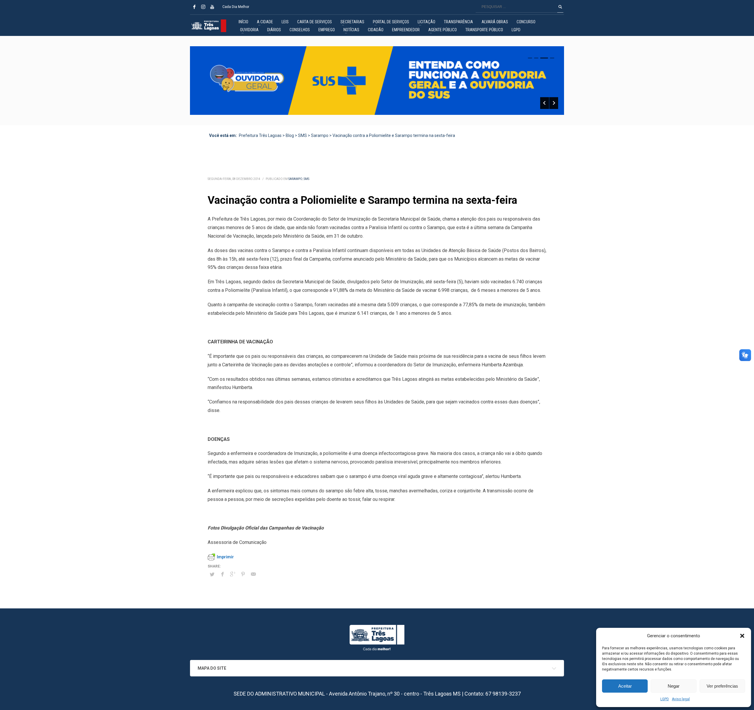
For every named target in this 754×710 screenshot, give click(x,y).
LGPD (664, 699)
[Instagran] (203, 6)
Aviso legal (681, 699)
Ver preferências (722, 686)
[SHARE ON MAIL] (253, 574)
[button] (742, 636)
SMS (306, 179)
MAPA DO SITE (212, 668)
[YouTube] (212, 6)
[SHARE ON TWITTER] (212, 574)
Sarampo (295, 179)
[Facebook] (194, 6)
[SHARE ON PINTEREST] (243, 574)
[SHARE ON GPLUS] (232, 574)
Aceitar (625, 686)
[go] (560, 7)
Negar (673, 686)
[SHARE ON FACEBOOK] (222, 574)
